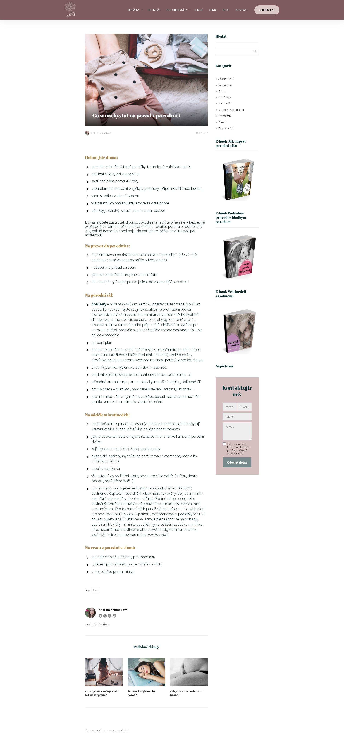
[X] (105, 616)
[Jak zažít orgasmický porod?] (146, 672)
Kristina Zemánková (100, 132)
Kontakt (242, 10)
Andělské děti (226, 78)
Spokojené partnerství (231, 109)
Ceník (213, 10)
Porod (95, 590)
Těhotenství (225, 115)
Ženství (222, 122)
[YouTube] (114, 616)
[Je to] (104, 672)
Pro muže (153, 10)
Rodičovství (224, 97)
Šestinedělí (224, 103)
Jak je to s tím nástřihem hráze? (186, 693)
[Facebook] (100, 616)
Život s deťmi (225, 128)
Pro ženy (134, 10)
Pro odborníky (176, 10)
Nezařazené (225, 85)
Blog (226, 10)
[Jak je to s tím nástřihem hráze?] (189, 672)
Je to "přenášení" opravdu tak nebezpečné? (101, 693)
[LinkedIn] (109, 616)
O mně (199, 10)
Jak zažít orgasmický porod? (141, 693)
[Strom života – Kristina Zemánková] (70, 10)
